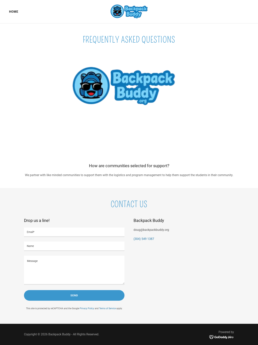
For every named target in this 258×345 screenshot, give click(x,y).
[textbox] (74, 232)
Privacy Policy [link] (87, 308)
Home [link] (13, 11)
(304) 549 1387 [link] (144, 239)
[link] (129, 11)
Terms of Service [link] (107, 308)
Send (74, 295)
